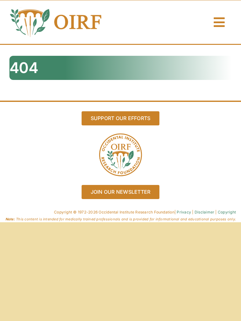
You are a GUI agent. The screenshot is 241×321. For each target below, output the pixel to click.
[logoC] (56, 9)
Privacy (184, 212)
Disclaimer (204, 212)
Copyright (227, 212)
